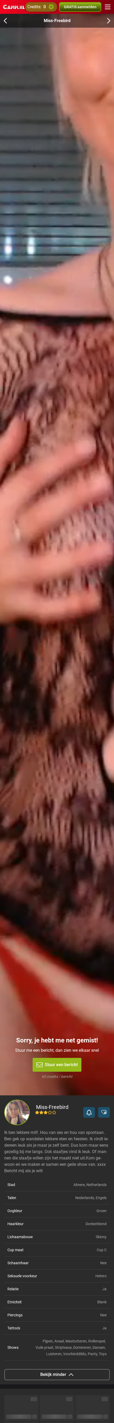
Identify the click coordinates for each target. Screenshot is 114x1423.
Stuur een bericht (61, 1064)
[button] (89, 1112)
